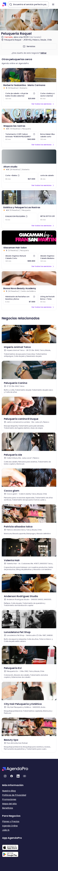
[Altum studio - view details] (29, 157)
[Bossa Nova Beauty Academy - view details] (29, 278)
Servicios (31, 46)
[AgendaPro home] (4, 4)
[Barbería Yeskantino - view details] (29, 75)
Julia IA (5, 830)
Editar (44, 53)
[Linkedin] (18, 776)
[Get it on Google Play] (12, 853)
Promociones (9, 799)
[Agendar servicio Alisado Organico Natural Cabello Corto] (20, 258)
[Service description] (34, 93)
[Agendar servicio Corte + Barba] (20, 177)
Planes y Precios (10, 821)
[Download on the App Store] (12, 846)
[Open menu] (53, 4)
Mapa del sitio (9, 803)
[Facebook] (12, 776)
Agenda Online (10, 825)
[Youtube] (25, 776)
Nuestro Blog (9, 790)
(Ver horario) (35, 37)
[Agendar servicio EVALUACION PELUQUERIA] (20, 218)
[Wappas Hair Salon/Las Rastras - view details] (29, 116)
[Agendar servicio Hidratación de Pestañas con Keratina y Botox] (20, 299)
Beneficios (7, 808)
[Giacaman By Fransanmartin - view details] (29, 237)
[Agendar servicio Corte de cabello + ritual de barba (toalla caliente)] (20, 96)
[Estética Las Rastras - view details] (29, 197)
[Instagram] (5, 776)
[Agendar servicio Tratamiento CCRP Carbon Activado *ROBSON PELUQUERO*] (20, 136)
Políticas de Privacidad (14, 795)
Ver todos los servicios (41, 104)
